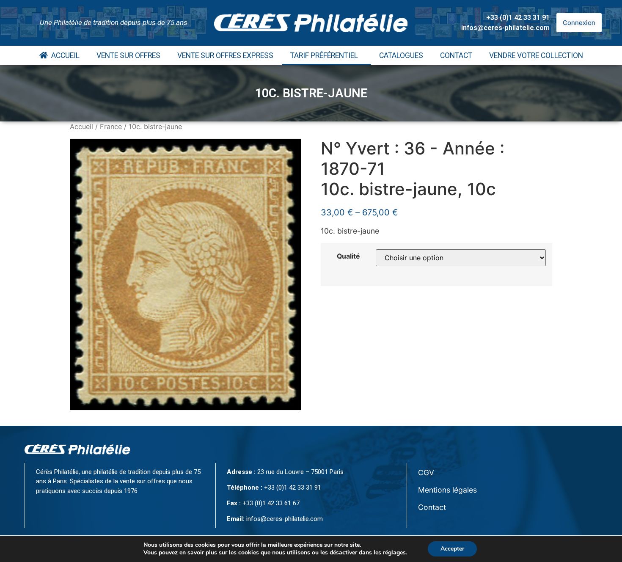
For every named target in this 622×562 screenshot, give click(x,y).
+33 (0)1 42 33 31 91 (518, 18)
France (111, 126)
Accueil (64, 55)
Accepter (452, 549)
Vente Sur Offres (128, 55)
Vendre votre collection (536, 55)
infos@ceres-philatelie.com (505, 28)
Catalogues (401, 55)
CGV (426, 472)
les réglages (390, 552)
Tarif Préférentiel (324, 55)
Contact (456, 55)
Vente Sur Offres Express (225, 55)
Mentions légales (447, 489)
